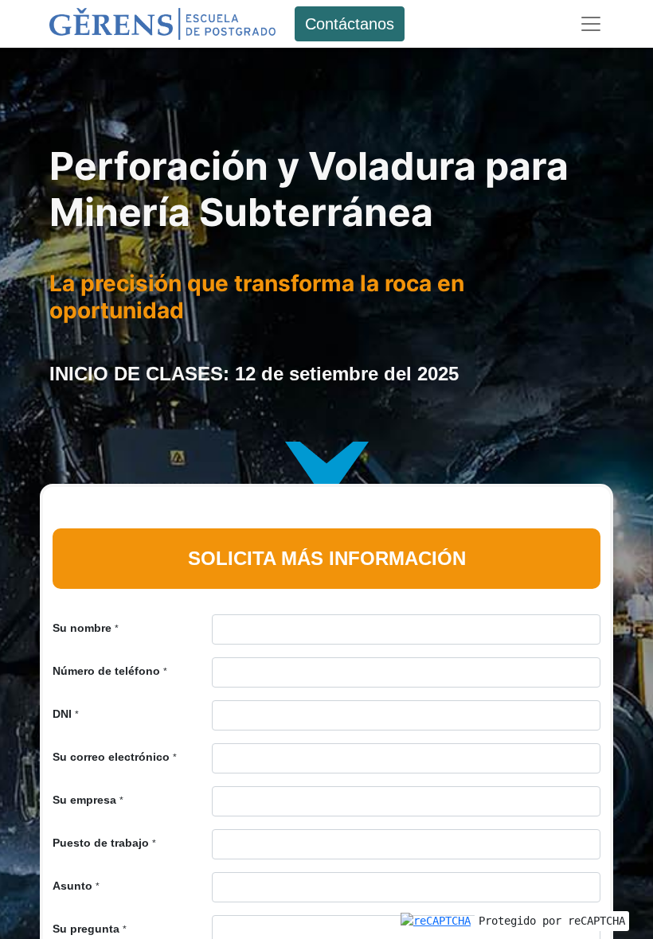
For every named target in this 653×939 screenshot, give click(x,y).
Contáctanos (349, 24)
